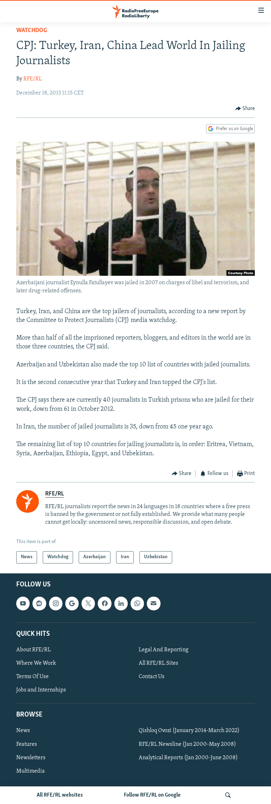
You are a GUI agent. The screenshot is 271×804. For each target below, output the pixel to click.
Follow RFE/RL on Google (152, 795)
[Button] (245, 108)
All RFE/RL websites (60, 795)
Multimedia (30, 771)
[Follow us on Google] (72, 603)
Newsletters (31, 757)
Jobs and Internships (41, 690)
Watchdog (31, 31)
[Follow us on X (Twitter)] (88, 603)
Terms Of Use (32, 677)
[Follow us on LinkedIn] (121, 603)
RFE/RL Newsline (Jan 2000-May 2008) (187, 744)
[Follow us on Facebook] (104, 603)
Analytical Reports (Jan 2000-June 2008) (188, 757)
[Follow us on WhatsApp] (137, 603)
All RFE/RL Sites (158, 663)
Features (26, 744)
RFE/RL (32, 79)
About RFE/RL (33, 650)
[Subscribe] (153, 603)
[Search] (228, 795)
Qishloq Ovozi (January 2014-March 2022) (189, 730)
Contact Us (151, 677)
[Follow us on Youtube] (23, 603)
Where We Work (36, 663)
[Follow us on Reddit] (39, 603)
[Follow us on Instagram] (55, 603)
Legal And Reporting (163, 650)
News (23, 730)
